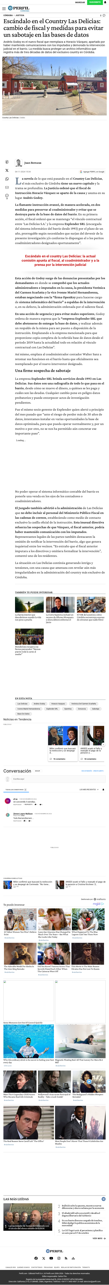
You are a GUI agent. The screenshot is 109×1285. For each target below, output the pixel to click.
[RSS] (66, 1258)
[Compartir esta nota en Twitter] (7, 170)
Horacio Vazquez (58, 704)
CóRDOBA (8, 15)
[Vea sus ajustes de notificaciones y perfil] (105, 2)
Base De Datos (23, 714)
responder (17, 804)
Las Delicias (22, 704)
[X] (43, 1258)
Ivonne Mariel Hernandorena (28, 709)
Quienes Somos (23, 1267)
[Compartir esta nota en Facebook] (7, 161)
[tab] (16, 789)
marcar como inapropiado (98, 806)
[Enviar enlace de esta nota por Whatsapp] (7, 178)
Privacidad (48, 1267)
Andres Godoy (39, 704)
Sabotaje (95, 709)
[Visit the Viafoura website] (100, 899)
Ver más (97, 1238)
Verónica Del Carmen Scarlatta (83, 704)
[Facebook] (36, 1258)
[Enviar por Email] (7, 187)
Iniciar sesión (86, 771)
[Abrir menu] (3, 9)
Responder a (18, 815)
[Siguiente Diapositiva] (103, 744)
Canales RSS (11, 1267)
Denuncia (82, 709)
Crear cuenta (98, 771)
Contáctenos (36, 1267)
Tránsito (86, 1267)
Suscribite (95, 2)
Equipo (57, 1267)
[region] (54, 835)
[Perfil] (54, 1252)
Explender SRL (52, 709)
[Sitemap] (73, 1258)
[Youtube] (51, 1258)
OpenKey (68, 709)
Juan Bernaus (32, 162)
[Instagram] (58, 1258)
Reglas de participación (71, 1267)
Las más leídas (16, 1199)
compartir (89, 804)
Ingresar (80, 2)
